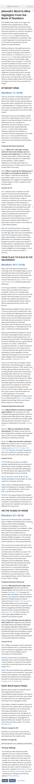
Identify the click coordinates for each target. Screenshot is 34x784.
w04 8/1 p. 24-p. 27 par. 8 (14, 6)
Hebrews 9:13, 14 (19, 359)
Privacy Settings (13, 776)
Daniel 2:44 (17, 681)
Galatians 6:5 (16, 629)
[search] (31, 2)
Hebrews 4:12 (6, 724)
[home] (2, 2)
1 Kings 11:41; (24, 448)
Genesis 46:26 (20, 178)
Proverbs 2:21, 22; (7, 681)
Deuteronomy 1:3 (7, 57)
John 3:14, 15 (22, 398)
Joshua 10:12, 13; (14, 448)
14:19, (3, 450)
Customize (21, 781)
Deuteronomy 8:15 (8, 36)
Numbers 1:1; (27, 55)
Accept (5, 781)
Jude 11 (28, 601)
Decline (12, 781)
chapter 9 (7, 136)
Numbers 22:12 (14, 592)
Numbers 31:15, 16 (8, 612)
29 (6, 450)
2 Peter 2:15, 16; (19, 601)
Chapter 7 (4, 129)
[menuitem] (2, 2)
